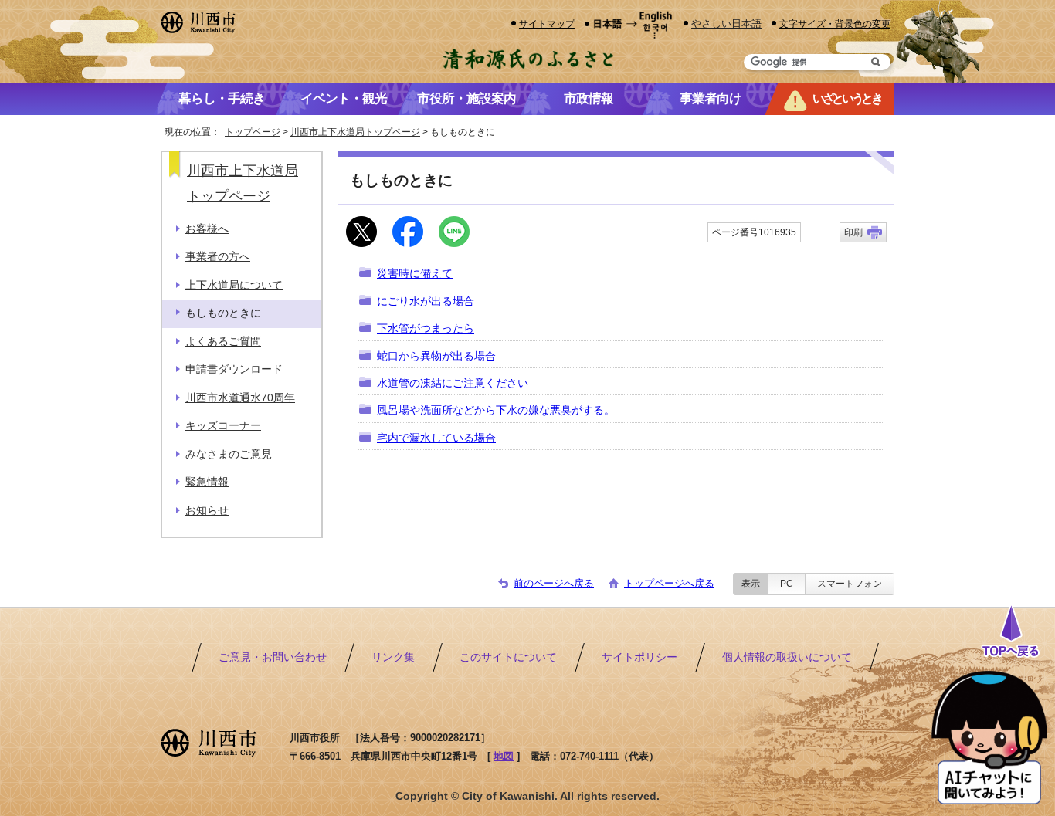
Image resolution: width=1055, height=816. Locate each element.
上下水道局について (234, 285)
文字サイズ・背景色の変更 (834, 24)
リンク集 (393, 657)
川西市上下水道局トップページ (355, 132)
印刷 (853, 232)
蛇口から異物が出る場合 (436, 356)
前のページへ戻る (554, 583)
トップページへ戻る (669, 583)
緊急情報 (207, 482)
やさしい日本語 (726, 23)
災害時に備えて (415, 273)
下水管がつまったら (425, 328)
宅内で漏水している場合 (436, 438)
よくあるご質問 (223, 341)
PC (786, 583)
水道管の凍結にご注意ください (452, 383)
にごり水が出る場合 (425, 301)
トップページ (252, 132)
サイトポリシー (639, 657)
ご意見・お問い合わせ (273, 657)
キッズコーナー (223, 426)
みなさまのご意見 (228, 454)
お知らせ (207, 510)
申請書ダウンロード (234, 369)
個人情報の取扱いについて (787, 657)
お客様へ (207, 229)
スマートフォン (849, 583)
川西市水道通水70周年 (240, 398)
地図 (504, 756)
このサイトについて (508, 657)
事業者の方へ (217, 256)
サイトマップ (547, 24)
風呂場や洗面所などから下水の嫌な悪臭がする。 (496, 410)
